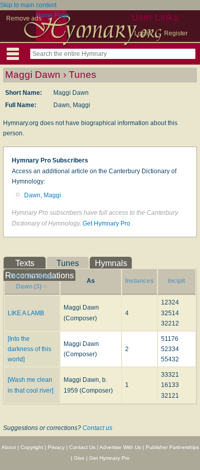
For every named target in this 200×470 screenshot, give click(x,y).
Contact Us (82, 447)
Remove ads (24, 18)
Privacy (56, 447)
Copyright (32, 447)
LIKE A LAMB (26, 313)
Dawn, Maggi (42, 195)
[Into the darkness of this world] (29, 349)
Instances (139, 280)
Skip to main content (28, 5)
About (9, 447)
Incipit (176, 280)
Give (79, 458)
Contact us (97, 428)
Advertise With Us (120, 447)
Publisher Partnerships (172, 447)
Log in (143, 33)
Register (176, 33)
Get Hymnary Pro (106, 223)
